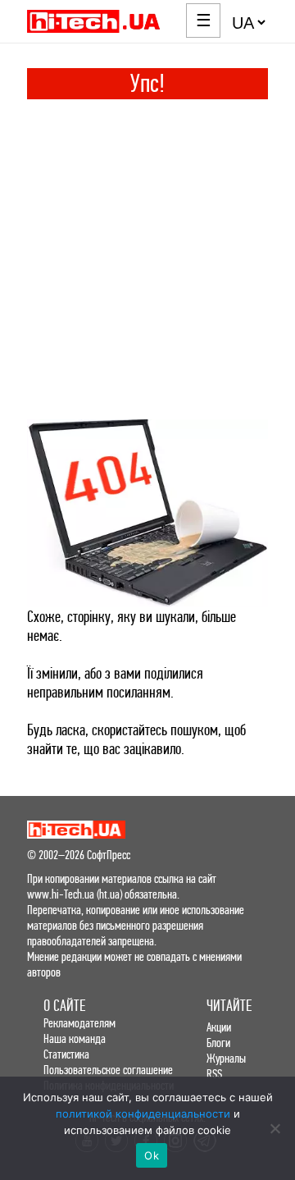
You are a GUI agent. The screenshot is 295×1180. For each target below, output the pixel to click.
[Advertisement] (147, 255)
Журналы (226, 1058)
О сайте (64, 1005)
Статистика (66, 1054)
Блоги (218, 1042)
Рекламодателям (79, 1023)
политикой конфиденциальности (143, 1113)
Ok (151, 1155)
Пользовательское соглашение (108, 1069)
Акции (218, 1027)
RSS (214, 1074)
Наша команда (74, 1038)
